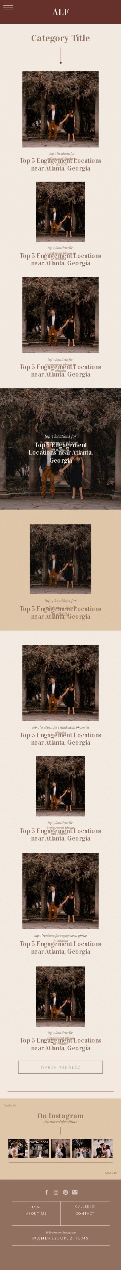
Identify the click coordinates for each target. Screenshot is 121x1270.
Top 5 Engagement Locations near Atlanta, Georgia (60, 948)
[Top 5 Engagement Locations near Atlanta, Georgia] (60, 996)
